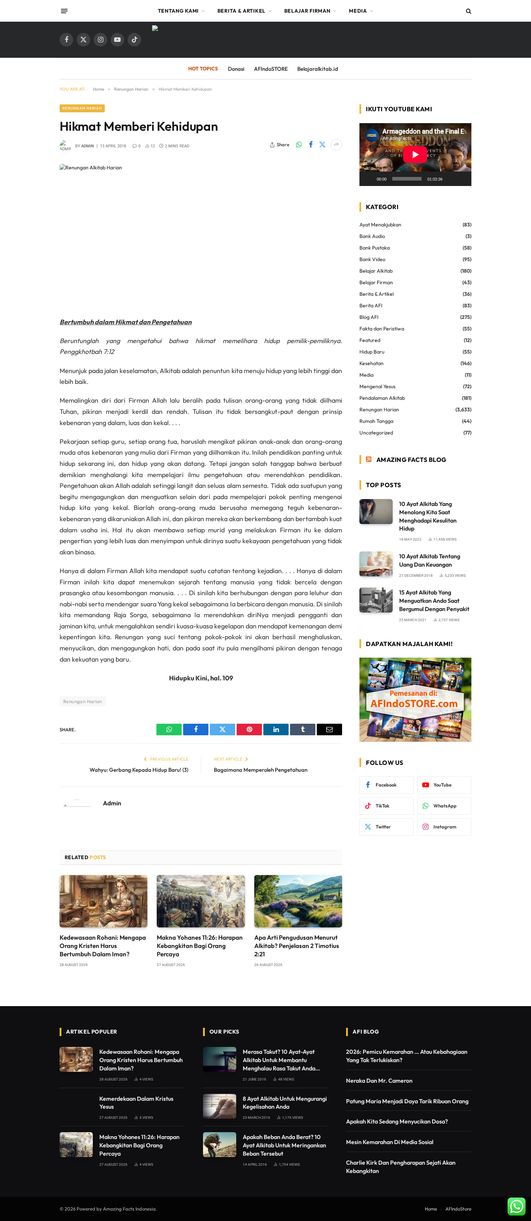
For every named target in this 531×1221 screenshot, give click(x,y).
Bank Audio (372, 236)
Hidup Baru (371, 351)
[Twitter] (34, 377)
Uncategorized (376, 432)
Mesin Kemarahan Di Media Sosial (389, 1142)
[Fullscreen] (462, 178)
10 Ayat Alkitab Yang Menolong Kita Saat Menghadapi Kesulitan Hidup (428, 516)
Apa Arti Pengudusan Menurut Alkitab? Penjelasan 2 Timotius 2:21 (296, 946)
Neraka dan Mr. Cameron (379, 1080)
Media (358, 11)
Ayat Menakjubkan (380, 224)
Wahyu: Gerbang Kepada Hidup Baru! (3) (139, 769)
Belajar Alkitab (376, 271)
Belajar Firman (307, 11)
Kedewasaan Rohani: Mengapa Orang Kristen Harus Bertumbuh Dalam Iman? (103, 946)
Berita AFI (371, 305)
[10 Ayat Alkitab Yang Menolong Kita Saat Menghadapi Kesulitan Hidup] (376, 511)
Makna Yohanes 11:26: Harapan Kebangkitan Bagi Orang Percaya (200, 946)
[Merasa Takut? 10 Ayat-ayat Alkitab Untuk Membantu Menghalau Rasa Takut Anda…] (219, 1059)
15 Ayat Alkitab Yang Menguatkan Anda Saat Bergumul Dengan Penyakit (434, 600)
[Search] (468, 11)
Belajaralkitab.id (317, 68)
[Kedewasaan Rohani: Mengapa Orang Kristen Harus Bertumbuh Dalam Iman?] (103, 901)
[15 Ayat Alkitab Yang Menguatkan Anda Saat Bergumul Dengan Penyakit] (376, 600)
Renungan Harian (82, 108)
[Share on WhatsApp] (299, 145)
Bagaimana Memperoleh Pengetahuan (260, 769)
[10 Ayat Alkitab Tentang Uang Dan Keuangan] (376, 563)
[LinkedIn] (34, 396)
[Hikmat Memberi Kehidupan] (201, 234)
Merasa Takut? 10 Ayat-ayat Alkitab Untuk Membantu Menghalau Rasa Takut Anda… (281, 1060)
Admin (87, 146)
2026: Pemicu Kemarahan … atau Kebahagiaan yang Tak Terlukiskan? (406, 1056)
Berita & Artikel (241, 11)
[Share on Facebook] (310, 145)
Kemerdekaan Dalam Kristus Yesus (136, 1102)
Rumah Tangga (376, 421)
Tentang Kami (178, 11)
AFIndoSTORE (271, 68)
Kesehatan (371, 363)
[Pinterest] (34, 414)
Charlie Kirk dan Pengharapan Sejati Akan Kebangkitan (401, 1166)
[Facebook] (34, 359)
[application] (415, 154)
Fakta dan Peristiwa (381, 328)
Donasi (236, 68)
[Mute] (450, 178)
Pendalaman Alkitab (382, 398)
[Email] (34, 432)
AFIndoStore (458, 1209)
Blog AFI (369, 317)
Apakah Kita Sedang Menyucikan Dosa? (397, 1121)
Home (431, 1209)
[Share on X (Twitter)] (322, 145)
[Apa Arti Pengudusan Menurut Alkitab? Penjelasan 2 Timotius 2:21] (298, 901)
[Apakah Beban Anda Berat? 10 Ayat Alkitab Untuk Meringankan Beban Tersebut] (219, 1144)
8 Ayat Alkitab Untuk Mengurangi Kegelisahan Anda (285, 1102)
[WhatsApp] (34, 340)
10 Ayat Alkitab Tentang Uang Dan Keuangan (429, 560)
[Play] (368, 178)
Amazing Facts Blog (411, 459)
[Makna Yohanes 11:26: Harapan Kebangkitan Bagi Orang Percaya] (201, 901)
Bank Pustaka (374, 247)
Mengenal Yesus (377, 386)
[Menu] (64, 11)
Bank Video (372, 259)
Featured (369, 340)
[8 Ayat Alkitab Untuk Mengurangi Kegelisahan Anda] (219, 1106)
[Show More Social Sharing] (336, 145)
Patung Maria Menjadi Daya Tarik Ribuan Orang (407, 1101)
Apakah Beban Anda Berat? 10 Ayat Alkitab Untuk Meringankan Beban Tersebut (284, 1145)
